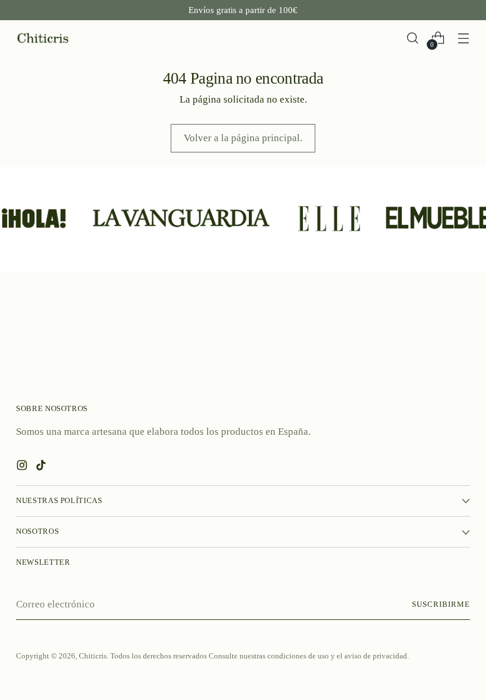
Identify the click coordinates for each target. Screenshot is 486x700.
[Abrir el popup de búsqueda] (413, 38)
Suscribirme (441, 604)
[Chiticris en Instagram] (23, 467)
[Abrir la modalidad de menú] (464, 38)
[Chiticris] (42, 38)
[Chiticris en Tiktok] (42, 467)
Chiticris (93, 656)
